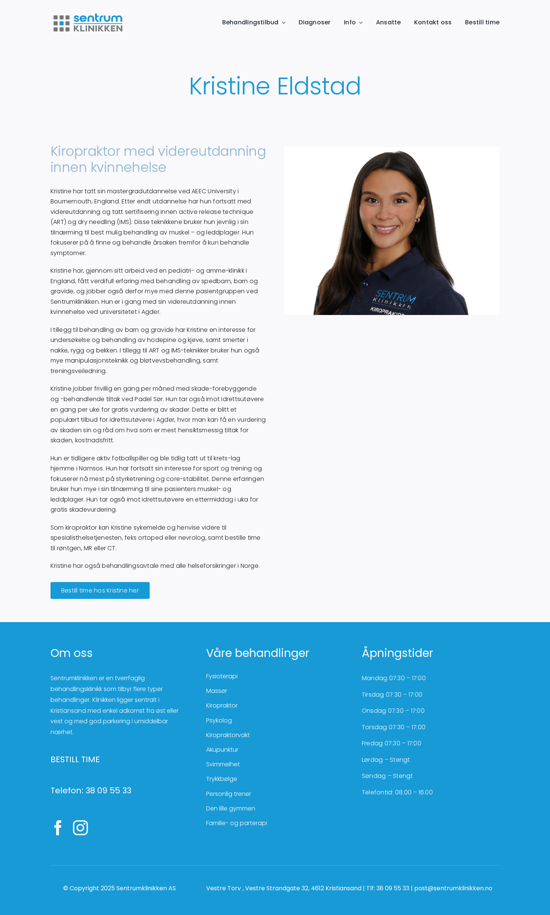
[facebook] (58, 827)
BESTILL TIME (75, 759)
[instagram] (80, 827)
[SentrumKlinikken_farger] (88, 14)
